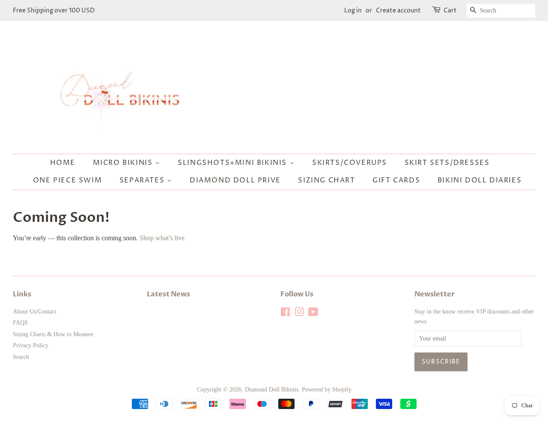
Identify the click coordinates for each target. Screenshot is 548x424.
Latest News (168, 294)
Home (62, 162)
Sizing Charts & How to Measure (53, 334)
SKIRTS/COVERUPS (349, 162)
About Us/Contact (34, 311)
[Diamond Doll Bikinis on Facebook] (285, 314)
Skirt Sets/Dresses (447, 162)
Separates (143, 180)
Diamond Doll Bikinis (271, 389)
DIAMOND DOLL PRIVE (235, 180)
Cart (450, 10)
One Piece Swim (67, 180)
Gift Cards (396, 180)
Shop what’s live (162, 238)
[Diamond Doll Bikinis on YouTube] (313, 314)
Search (21, 357)
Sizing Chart (326, 180)
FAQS (20, 322)
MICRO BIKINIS (124, 162)
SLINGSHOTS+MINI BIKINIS (233, 162)
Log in (353, 10)
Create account (398, 10)
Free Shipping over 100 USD (54, 10)
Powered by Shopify (326, 389)
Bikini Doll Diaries (479, 180)
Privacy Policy (30, 345)
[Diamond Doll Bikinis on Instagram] (299, 314)
